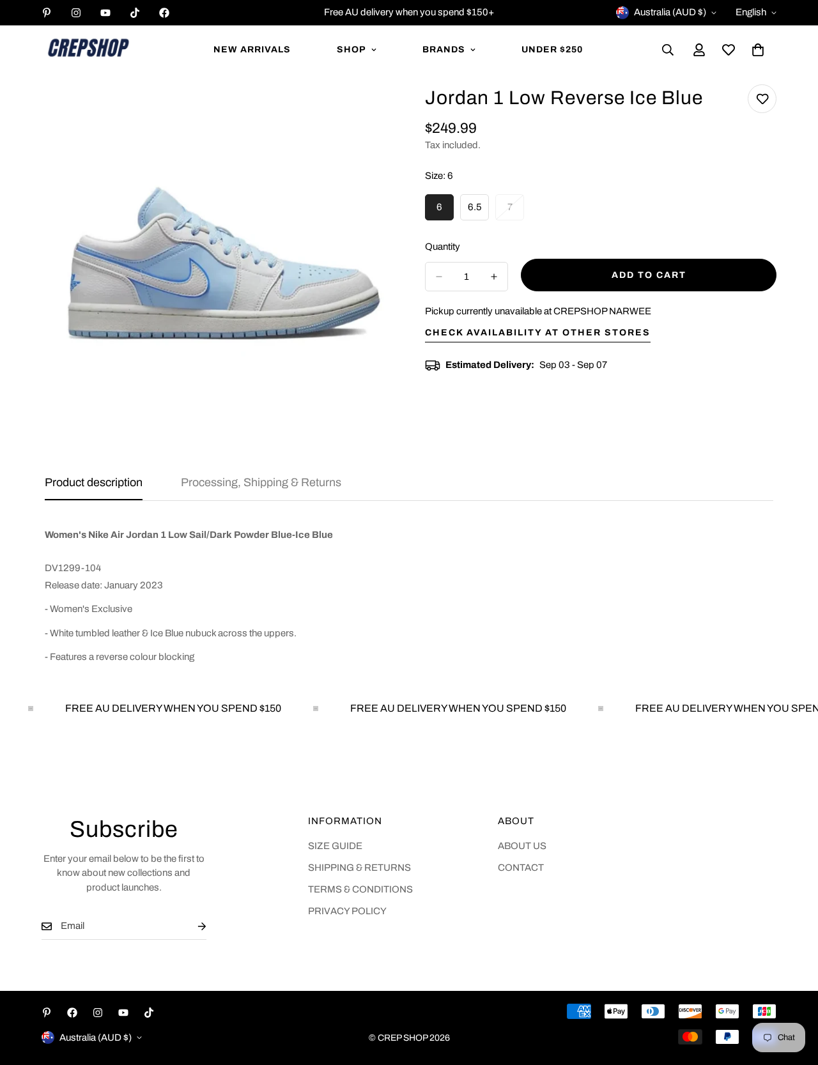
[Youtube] (105, 13)
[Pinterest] (47, 13)
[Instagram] (76, 13)
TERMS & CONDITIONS (360, 889)
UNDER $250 (552, 49)
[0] (758, 50)
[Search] (667, 50)
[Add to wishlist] (762, 98)
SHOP (351, 49)
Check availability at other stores (538, 332)
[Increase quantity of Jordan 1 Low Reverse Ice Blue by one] (494, 277)
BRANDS (443, 49)
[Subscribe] (191, 926)
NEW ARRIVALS (252, 49)
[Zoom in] (369, 111)
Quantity (442, 246)
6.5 (478, 211)
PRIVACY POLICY (347, 911)
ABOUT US (522, 846)
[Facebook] (164, 13)
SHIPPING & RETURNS (359, 867)
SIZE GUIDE (335, 846)
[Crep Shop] (88, 50)
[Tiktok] (135, 13)
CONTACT (521, 867)
